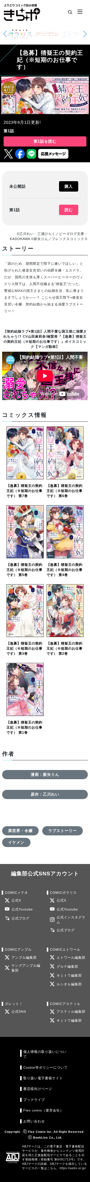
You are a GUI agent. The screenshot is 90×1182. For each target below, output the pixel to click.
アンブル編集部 (24, 957)
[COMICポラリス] (19, 34)
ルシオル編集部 (69, 984)
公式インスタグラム (71, 920)
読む (69, 210)
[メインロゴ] (22, 12)
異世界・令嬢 (20, 831)
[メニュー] (80, 11)
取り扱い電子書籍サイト (43, 1078)
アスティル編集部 (71, 1011)
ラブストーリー (62, 831)
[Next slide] (85, 34)
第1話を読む (45, 141)
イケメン (16, 842)
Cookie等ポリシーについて (45, 1067)
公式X (16, 900)
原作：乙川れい (45, 794)
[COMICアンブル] (47, 34)
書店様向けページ (37, 1089)
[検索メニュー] (70, 11)
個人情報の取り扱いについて (44, 1054)
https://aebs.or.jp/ (73, 1168)
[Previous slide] (5, 34)
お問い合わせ (34, 1121)
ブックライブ (34, 1100)
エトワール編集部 (71, 957)
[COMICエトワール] (74, 34)
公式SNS (19, 1011)
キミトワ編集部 (69, 975)
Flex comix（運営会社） (43, 1110)
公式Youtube (22, 909)
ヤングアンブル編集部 (26, 968)
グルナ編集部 (67, 966)
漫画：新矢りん (45, 774)
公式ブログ (21, 918)
